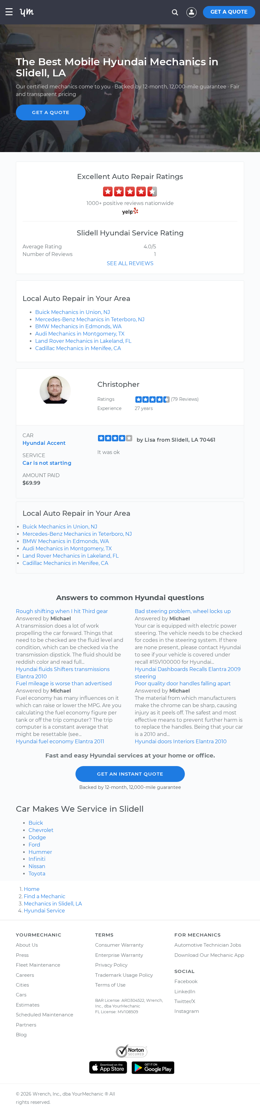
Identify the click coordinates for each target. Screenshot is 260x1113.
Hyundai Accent (44, 443)
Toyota (37, 874)
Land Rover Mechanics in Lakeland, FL (83, 341)
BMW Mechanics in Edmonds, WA (78, 326)
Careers (25, 975)
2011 (99, 742)
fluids (46, 669)
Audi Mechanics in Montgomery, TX (80, 334)
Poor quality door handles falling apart (183, 684)
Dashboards (173, 669)
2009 (234, 669)
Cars (21, 995)
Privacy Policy (111, 965)
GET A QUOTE (229, 12)
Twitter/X (184, 1001)
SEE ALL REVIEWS (130, 263)
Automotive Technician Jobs (207, 945)
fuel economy (56, 742)
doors (165, 742)
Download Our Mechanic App (209, 955)
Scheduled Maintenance (44, 1015)
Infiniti (37, 859)
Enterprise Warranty (119, 955)
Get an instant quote (130, 774)
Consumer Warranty (119, 945)
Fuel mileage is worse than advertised (64, 684)
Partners (26, 1025)
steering (145, 677)
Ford (34, 845)
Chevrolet (41, 830)
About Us (27, 945)
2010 (41, 677)
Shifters (63, 669)
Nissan (37, 866)
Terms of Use (110, 985)
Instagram (186, 1011)
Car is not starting (47, 463)
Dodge (37, 838)
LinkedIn (184, 991)
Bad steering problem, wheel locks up (183, 611)
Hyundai (26, 669)
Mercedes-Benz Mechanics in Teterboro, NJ (90, 320)
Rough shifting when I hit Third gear (62, 611)
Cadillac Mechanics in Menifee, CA (78, 348)
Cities (22, 985)
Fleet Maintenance (38, 965)
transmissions (92, 669)
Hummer (40, 852)
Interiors (183, 742)
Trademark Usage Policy (124, 975)
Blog (21, 1035)
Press (22, 955)
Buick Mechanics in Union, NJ (72, 312)
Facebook (186, 981)
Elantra (25, 677)
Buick (36, 823)
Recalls (198, 669)
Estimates (27, 1005)
